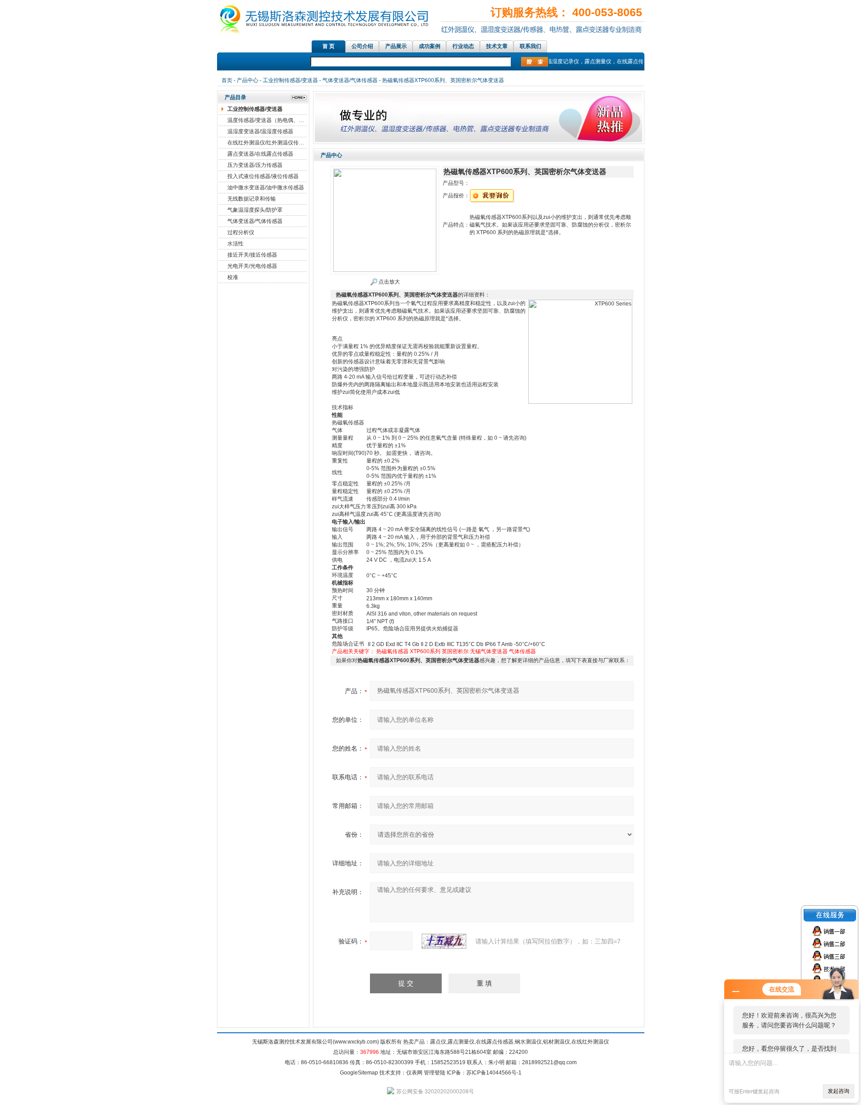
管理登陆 (434, 1073)
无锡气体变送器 (489, 651)
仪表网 (414, 1073)
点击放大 (388, 282)
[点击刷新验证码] (444, 941)
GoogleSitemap (359, 1073)
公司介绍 (362, 46)
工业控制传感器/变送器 (290, 80)
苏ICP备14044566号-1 (494, 1073)
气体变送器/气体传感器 (350, 80)
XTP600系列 (425, 651)
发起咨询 (838, 1091)
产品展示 (396, 46)
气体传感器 (522, 651)
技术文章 (497, 46)
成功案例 (429, 46)
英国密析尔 (455, 651)
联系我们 (530, 46)
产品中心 (247, 80)
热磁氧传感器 (392, 651)
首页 (227, 80)
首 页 (328, 46)
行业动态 (463, 46)
